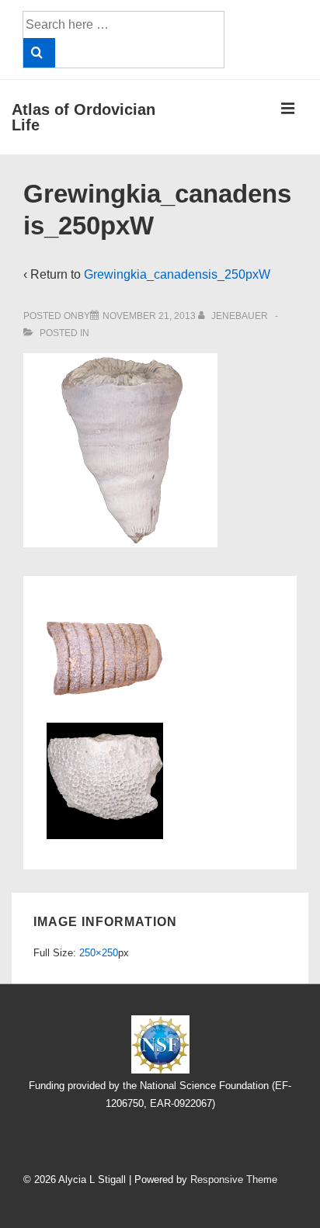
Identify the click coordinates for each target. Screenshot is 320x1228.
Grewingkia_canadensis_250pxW (177, 274)
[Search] (39, 53)
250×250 (98, 953)
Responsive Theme (233, 1179)
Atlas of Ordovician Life (83, 117)
